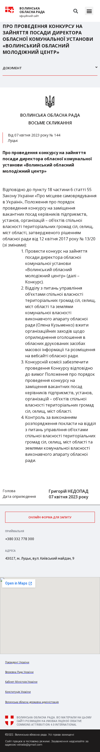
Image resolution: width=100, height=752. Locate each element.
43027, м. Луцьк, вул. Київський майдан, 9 (39, 558)
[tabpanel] (50, 296)
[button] (89, 11)
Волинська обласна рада (32, 10)
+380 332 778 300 (19, 539)
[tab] (50, 70)
